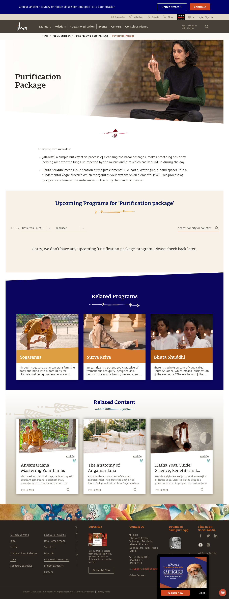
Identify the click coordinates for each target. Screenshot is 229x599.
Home (45, 36)
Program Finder (192, 27)
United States (170, 7)
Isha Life (49, 553)
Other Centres (137, 575)
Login (200, 17)
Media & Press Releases (23, 553)
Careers (48, 572)
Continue (200, 7)
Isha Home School (54, 541)
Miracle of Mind (19, 535)
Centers (116, 26)
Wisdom (60, 26)
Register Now (175, 592)
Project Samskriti (54, 566)
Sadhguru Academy (55, 535)
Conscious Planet (136, 26)
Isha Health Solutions (56, 559)
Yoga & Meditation (82, 26)
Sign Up (209, 17)
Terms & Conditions (85, 591)
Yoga (13, 559)
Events (102, 26)
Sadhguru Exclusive (21, 566)
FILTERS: (14, 228)
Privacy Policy (103, 591)
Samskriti (49, 547)
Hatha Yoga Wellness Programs (91, 36)
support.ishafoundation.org (148, 569)
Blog (12, 541)
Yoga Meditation (61, 36)
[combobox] (22, 228)
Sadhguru (45, 26)
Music (13, 547)
